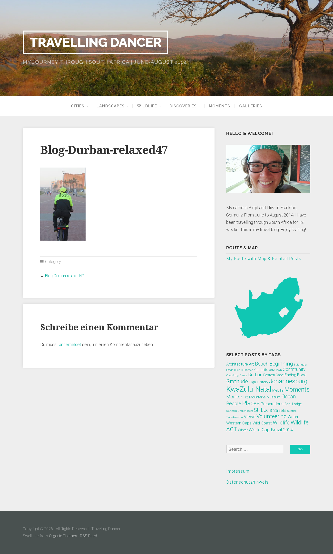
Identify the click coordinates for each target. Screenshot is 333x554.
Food (301, 375)
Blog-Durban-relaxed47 (64, 275)
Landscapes (111, 106)
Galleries (250, 106)
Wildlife (147, 106)
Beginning (281, 363)
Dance (243, 375)
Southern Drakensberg (239, 411)
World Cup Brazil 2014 (271, 429)
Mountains (257, 397)
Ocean (288, 397)
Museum (273, 397)
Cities (77, 106)
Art (251, 364)
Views (249, 416)
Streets (279, 410)
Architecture (237, 364)
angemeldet (70, 344)
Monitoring (237, 397)
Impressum (237, 471)
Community (294, 369)
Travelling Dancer (95, 42)
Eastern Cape (273, 375)
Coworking (232, 375)
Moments (219, 106)
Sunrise (291, 411)
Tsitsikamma (234, 417)
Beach (261, 364)
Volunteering (271, 416)
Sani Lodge (293, 404)
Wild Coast (262, 423)
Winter (243, 430)
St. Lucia (263, 410)
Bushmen (247, 370)
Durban (255, 374)
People (233, 403)
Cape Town (275, 370)
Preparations (272, 404)
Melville (277, 390)
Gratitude (237, 381)
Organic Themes (63, 536)
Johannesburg (288, 381)
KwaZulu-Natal (248, 389)
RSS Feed (88, 536)
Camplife (261, 370)
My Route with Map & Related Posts (263, 258)
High (252, 382)
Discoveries (183, 106)
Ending (290, 375)
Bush (237, 370)
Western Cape (239, 423)
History (262, 382)
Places (251, 403)
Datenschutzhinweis (247, 482)
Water (293, 416)
